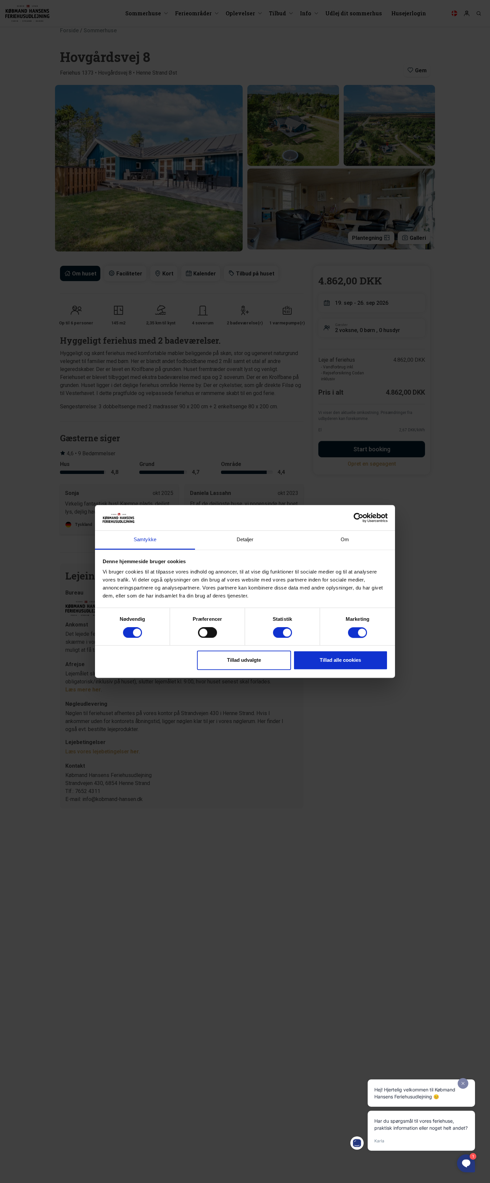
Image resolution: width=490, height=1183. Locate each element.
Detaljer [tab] (245, 540)
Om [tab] (345, 540)
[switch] (207, 632)
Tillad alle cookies (340, 660)
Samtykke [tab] (145, 540)
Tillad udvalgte (244, 660)
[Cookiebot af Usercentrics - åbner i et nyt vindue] (358, 518)
